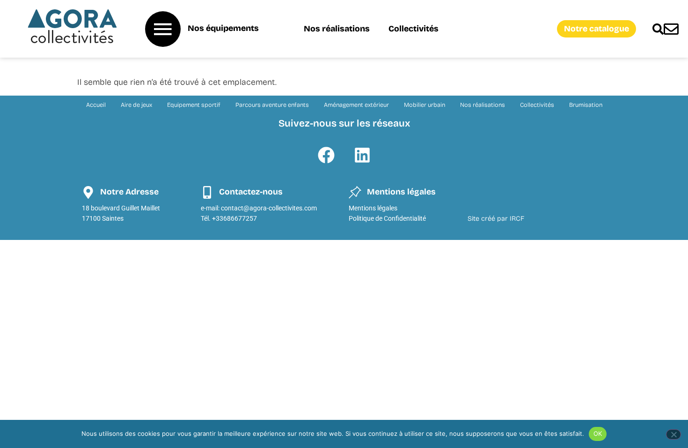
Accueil (96, 104)
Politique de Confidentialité (387, 219)
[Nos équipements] (163, 29)
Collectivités (413, 29)
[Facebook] (326, 155)
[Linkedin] (362, 155)
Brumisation (585, 104)
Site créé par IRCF (496, 219)
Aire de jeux (136, 104)
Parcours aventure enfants (272, 104)
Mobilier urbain (424, 104)
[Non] (673, 434)
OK (597, 433)
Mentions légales (373, 208)
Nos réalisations (337, 29)
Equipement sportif (193, 104)
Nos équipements (223, 28)
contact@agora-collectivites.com (269, 208)
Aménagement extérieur (356, 104)
